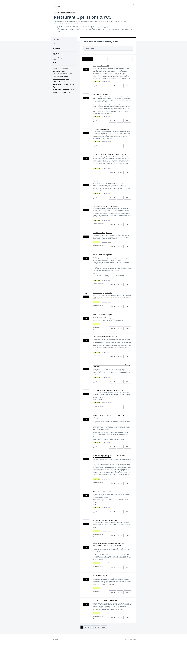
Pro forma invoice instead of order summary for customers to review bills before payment (109, 544)
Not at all (113, 86)
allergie (95, 181)
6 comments (104, 302)
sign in (131, 5)
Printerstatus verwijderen (101, 129)
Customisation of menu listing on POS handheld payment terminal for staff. (109, 456)
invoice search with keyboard (102, 255)
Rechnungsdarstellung (100, 94)
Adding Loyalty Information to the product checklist (110, 415)
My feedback (56, 48)
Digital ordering (57, 58)
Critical (128, 86)
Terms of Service (132, 639)
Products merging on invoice (102, 293)
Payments (56, 87)
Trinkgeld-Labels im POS (101, 66)
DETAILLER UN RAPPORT (101, 575)
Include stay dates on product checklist (106, 600)
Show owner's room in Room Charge (105, 337)
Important (121, 86)
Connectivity (57, 71)
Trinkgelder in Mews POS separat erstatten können (110, 154)
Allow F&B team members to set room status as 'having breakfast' (111, 366)
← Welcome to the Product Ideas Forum (65, 12)
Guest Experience (58, 76)
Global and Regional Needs (60, 74)
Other (54, 62)
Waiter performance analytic (102, 315)
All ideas (55, 44)
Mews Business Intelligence (61, 79)
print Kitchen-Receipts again (102, 233)
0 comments (104, 81)
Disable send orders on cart (102, 492)
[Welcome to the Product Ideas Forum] (57, 6)
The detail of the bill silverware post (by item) (108, 390)
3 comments (104, 613)
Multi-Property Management (61, 84)
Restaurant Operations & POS (61, 92)
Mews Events (57, 81)
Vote (86, 69)
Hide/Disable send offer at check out (105, 520)
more (97, 475)
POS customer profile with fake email (105, 206)
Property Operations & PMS (61, 89)
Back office (56, 53)
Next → (103, 627)
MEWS (126, 639)
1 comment (104, 352)
